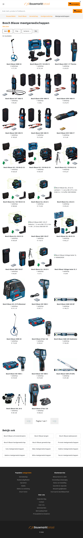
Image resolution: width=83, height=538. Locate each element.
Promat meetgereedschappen (68, 442)
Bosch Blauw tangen (41, 436)
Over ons (41, 505)
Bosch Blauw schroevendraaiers (15, 436)
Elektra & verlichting (23, 489)
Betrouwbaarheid (41, 511)
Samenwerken (41, 508)
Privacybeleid (37, 514)
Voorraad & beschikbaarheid (60, 492)
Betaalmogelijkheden (60, 489)
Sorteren (26, 31)
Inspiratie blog (41, 499)
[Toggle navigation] (3, 4)
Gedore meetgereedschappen (15, 455)
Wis (36, 31)
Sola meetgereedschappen (15, 449)
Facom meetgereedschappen (68, 455)
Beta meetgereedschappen (41, 449)
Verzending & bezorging (59, 480)
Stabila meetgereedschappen (68, 449)
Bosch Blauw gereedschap (41, 442)
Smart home (23, 492)
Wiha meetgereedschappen (41, 455)
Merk (6, 31)
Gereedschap (23, 477)
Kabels (23, 486)
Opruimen (23, 483)
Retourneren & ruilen (60, 477)
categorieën (27, 473)
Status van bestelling (59, 483)
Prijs (16, 31)
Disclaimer (46, 514)
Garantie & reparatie (60, 486)
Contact (41, 502)
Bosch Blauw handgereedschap (15, 442)
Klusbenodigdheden (23, 480)
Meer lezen (6, 26)
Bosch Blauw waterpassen (68, 436)
